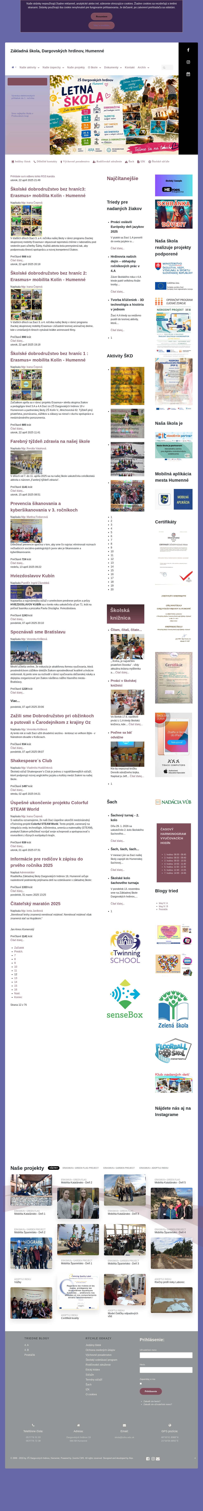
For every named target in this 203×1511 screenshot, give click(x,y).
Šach (89, 1384)
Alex (131, 1458)
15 (15, 985)
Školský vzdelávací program (101, 1359)
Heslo (142, 1364)
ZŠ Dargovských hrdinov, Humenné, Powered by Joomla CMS (55, 1458)
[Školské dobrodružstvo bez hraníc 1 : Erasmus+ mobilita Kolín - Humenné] (26, 384)
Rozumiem (101, 16)
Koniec (18, 997)
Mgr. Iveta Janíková (32, 910)
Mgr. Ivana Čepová (31, 202)
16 (15, 989)
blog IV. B (163, 906)
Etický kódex (93, 1369)
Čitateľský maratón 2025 (35, 903)
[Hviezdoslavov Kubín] (26, 591)
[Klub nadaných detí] (174, 1082)
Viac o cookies (101, 25)
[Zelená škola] (173, 1008)
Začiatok (19, 947)
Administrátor (27, 872)
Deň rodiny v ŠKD (124, 411)
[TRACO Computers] (173, 744)
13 (15, 978)
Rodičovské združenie (98, 1364)
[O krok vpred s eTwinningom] (174, 964)
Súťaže (90, 1374)
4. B (26, 1350)
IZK (88, 1389)
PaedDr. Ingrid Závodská (35, 583)
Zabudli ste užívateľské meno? (158, 1404)
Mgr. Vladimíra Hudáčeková (36, 767)
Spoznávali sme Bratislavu (37, 631)
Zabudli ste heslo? (152, 1401)
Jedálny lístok (93, 1345)
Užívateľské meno (148, 1350)
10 (15, 966)
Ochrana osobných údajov (100, 1350)
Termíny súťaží (94, 1379)
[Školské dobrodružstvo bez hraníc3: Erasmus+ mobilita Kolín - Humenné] (26, 220)
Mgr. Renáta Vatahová (33, 448)
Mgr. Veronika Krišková (34, 639)
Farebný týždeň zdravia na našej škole (50, 441)
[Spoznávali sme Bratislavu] (26, 652)
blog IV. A (163, 903)
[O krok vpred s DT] (174, 934)
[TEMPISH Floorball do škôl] (173, 1050)
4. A (26, 1345)
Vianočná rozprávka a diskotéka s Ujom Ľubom (127, 487)
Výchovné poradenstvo (98, 1355)
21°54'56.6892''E (169, 1440)
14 (15, 982)
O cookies (91, 1394)
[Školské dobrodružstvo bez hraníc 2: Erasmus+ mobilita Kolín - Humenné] (26, 304)
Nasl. (17, 993)
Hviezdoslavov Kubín (32, 575)
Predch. (18, 951)
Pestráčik (163, 909)
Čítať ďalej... (17, 260)
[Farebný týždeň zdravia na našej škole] (26, 462)
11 (15, 970)
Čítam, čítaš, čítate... (126, 630)
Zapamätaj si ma (147, 1379)
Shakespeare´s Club (31, 760)
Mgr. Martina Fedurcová (34, 517)
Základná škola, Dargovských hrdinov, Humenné (57, 51)
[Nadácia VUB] (173, 802)
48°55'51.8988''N (169, 1437)
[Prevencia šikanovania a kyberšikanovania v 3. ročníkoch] (26, 530)
